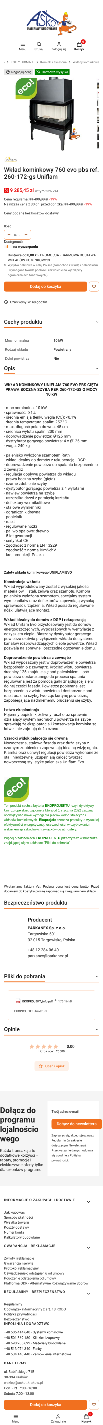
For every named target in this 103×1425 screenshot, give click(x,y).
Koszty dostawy (16, 1227)
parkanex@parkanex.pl (48, 955)
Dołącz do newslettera (77, 1123)
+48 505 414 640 (17, 1332)
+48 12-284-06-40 (43, 950)
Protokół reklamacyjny (21, 1268)
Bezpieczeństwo (16, 1319)
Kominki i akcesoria (53, 62)
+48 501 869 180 (17, 1338)
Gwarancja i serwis (18, 1263)
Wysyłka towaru (16, 1222)
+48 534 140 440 (17, 1354)
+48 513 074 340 (17, 1349)
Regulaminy (13, 1304)
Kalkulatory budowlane (22, 1237)
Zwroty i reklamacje (19, 1258)
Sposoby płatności (18, 1217)
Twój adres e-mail (65, 1111)
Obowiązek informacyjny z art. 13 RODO (35, 1309)
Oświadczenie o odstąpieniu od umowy (34, 1273)
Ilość (7, 226)
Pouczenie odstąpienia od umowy (30, 1278)
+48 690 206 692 (17, 1343)
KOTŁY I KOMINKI (22, 62)
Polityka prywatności (20, 1314)
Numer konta (14, 1232)
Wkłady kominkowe (86, 62)
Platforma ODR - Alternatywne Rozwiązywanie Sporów (46, 1283)
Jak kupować (14, 1212)
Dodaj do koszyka (45, 286)
